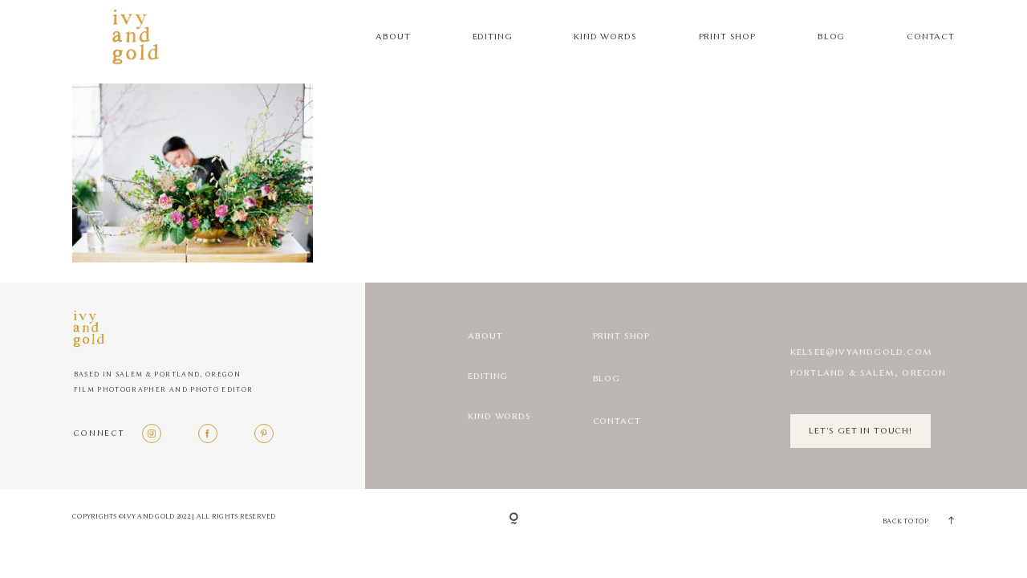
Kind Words (605, 36)
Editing (493, 36)
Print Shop (727, 36)
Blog (831, 36)
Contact (931, 36)
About (392, 36)
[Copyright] (514, 519)
